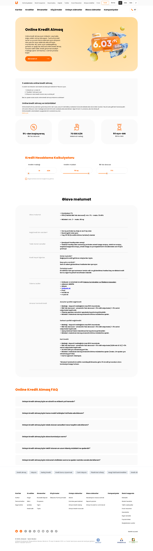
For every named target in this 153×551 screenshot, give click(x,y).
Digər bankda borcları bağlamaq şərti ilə (41, 179)
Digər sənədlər (126, 516)
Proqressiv (40, 501)
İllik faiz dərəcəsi (105, 165)
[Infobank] (121, 540)
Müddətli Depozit (42, 498)
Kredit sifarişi (135, 472)
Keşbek (60, 3)
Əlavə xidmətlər (93, 9)
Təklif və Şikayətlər (127, 505)
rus (131, 3)
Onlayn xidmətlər (73, 9)
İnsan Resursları (76, 3)
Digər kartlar (19, 505)
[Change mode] (120, 3)
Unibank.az (66, 288)
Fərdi (105, 3)
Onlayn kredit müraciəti (76, 508)
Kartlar (18, 9)
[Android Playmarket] (21, 531)
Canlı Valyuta (81, 472)
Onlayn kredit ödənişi (75, 505)
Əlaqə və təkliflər (89, 3)
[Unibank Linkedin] (34, 531)
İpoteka (29, 505)
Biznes (113, 3)
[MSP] (133, 540)
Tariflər (67, 3)
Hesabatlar (125, 512)
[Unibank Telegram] (47, 531)
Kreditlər (29, 9)
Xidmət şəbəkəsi (27, 3)
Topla (39, 508)
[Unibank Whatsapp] (52, 531)
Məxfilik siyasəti (133, 531)
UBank (71, 498)
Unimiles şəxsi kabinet (75, 501)
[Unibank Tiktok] (56, 531)
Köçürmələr (56, 9)
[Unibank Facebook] (25, 531)
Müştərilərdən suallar (128, 523)
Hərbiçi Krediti (46, 472)
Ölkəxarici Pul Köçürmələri (58, 498)
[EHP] (109, 540)
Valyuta (33, 472)
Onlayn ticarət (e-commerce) (95, 505)
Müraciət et (32, 59)
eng (125, 3)
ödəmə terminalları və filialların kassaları (99, 282)
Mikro (28, 501)
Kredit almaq (21, 472)
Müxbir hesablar (127, 501)
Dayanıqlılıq (51, 3)
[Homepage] (16, 4)
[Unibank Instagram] (43, 531)
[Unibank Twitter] (30, 531)
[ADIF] (98, 540)
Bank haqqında (40, 3)
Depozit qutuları (91, 501)
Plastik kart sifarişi (97, 472)
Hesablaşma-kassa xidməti (95, 498)
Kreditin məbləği (34, 165)
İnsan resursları (127, 508)
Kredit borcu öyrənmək (63, 472)
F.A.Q (98, 3)
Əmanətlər (42, 9)
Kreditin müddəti (70, 165)
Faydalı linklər (126, 519)
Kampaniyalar (111, 9)
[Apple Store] (16, 531)
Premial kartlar (19, 501)
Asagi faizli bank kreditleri (117, 472)
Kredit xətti (30, 508)
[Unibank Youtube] (39, 531)
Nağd (29, 498)
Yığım (38, 505)
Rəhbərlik (125, 498)
